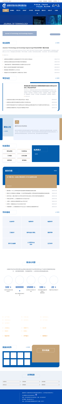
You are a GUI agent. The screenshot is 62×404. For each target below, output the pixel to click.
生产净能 (7, 317)
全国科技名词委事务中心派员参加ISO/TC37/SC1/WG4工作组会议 (18, 59)
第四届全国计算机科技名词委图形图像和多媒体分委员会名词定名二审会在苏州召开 (40, 86)
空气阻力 (26, 336)
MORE (58, 42)
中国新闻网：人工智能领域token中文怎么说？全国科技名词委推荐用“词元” (23, 206)
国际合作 (44, 10)
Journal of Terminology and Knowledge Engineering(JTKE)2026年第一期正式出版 (26, 47)
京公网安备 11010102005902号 (28, 395)
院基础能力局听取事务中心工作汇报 (12, 69)
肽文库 (44, 328)
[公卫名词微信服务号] (6, 362)
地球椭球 (7, 323)
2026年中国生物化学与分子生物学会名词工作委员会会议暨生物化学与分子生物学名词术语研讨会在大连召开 (28, 104)
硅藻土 (25, 331)
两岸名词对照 (37, 12)
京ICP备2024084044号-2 (48, 392)
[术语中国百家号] (13, 355)
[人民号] (27, 355)
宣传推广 (25, 10)
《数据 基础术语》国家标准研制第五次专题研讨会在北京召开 (17, 64)
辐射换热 (26, 320)
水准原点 (7, 328)
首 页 (6, 10)
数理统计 (45, 336)
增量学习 (26, 328)
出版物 (56, 10)
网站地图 (45, 1)
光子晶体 (45, 320)
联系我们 (50, 1)
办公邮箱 (40, 1)
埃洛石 (6, 331)
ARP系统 (55, 1)
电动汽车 (7, 336)
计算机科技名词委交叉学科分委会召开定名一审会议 (17, 99)
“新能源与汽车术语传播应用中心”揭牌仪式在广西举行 (15, 72)
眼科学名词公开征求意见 (21, 126)
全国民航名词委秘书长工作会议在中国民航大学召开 (17, 107)
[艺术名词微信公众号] (13, 362)
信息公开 (50, 10)
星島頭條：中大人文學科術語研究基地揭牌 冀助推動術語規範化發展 (21, 190)
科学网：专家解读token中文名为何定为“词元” (16, 204)
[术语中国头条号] (20, 355)
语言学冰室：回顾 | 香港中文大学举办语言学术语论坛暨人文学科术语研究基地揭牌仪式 (25, 195)
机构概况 (12, 10)
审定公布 (18, 10)
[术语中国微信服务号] (6, 355)
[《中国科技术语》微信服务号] (27, 362)
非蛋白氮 (26, 317)
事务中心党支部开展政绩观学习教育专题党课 (13, 67)
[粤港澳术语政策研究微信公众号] (20, 362)
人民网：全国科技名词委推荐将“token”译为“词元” (17, 201)
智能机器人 (8, 320)
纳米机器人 (46, 317)
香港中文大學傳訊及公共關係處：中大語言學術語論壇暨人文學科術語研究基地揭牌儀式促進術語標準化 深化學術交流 (28, 193)
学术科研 (31, 10)
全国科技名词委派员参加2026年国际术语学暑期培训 (15, 61)
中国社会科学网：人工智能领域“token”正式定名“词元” (18, 198)
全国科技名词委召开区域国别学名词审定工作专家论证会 (18, 102)
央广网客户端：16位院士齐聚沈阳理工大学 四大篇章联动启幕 (22, 177)
